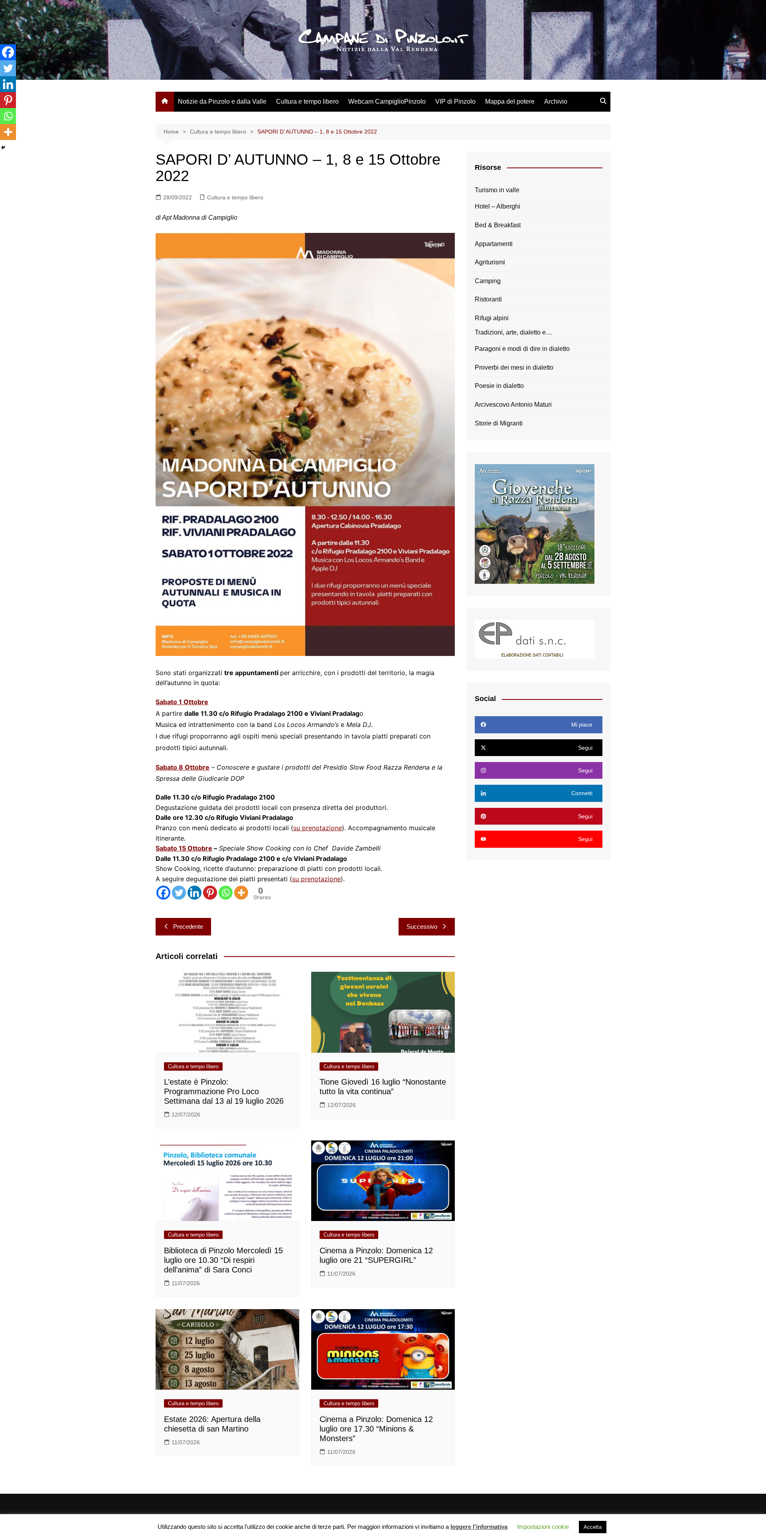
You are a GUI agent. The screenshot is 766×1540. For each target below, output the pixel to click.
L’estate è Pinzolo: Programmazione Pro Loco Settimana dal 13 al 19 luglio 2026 (224, 1091)
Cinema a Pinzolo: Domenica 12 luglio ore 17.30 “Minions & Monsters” (376, 1429)
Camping (488, 281)
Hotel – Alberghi (497, 206)
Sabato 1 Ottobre (182, 702)
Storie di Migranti (499, 423)
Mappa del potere (510, 101)
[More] (241, 893)
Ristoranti (488, 299)
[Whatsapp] (226, 893)
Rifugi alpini (492, 318)
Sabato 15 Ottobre (184, 848)
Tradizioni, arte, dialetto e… (513, 332)
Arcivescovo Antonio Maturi (513, 404)
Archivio (555, 101)
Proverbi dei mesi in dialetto (514, 367)
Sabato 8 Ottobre (182, 767)
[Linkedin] (194, 893)
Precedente (188, 926)
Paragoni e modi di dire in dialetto (522, 348)
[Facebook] (163, 893)
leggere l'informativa (478, 1526)
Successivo (422, 926)
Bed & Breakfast (498, 225)
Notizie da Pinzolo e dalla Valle (222, 101)
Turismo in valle (497, 190)
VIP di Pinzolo (455, 101)
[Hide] (3, 147)
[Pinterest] (210, 893)
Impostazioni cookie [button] (543, 1526)
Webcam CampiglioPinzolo (387, 101)
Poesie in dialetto (499, 385)
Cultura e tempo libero (307, 101)
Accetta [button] (593, 1527)
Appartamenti (494, 243)
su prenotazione (317, 828)
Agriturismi (490, 262)
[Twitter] (179, 893)
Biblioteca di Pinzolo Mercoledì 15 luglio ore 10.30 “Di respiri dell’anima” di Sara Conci (223, 1260)
